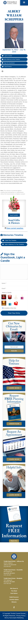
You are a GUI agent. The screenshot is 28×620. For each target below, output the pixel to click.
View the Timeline (10, 240)
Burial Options (14, 593)
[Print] (2, 71)
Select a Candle (6, 292)
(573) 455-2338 (7, 583)
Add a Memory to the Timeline (12, 59)
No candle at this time (9, 308)
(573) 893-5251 (7, 566)
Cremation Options (14, 599)
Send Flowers (8, 66)
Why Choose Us (14, 588)
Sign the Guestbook (9, 63)
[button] (24, 2)
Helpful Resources (14, 597)
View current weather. (15, 228)
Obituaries (14, 602)
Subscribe (14, 350)
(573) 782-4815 (7, 575)
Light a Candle (8, 55)
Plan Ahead (14, 591)
